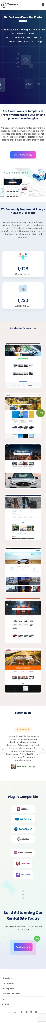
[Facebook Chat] (26, 1012)
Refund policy (7, 988)
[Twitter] (31, 1012)
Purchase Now (23, 947)
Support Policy (7, 983)
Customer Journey (23, 154)
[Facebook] (21, 1012)
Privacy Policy (7, 978)
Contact (5, 1004)
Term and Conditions (10, 994)
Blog (3, 999)
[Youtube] (36, 1012)
